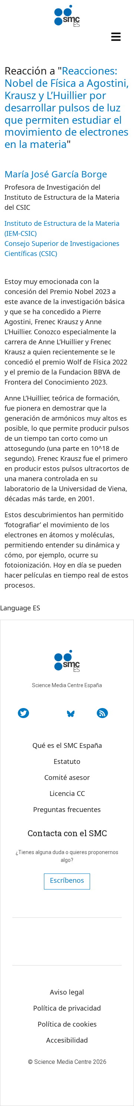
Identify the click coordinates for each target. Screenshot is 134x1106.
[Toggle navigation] (116, 36)
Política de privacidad (67, 1008)
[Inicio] (66, 16)
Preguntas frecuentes (67, 809)
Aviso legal (67, 991)
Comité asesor (67, 777)
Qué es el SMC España (67, 745)
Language (15, 607)
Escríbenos (67, 880)
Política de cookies (67, 1024)
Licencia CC (67, 793)
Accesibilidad (67, 1040)
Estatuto (67, 761)
